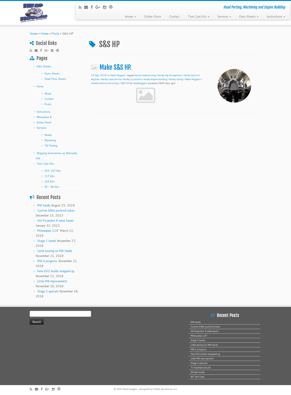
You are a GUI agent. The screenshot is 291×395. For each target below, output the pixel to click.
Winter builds (198, 372)
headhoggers (140, 83)
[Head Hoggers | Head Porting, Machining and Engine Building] (33, 13)
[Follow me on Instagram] (106, 7)
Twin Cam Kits (197, 16)
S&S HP (125, 83)
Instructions (274, 16)
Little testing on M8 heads (54, 251)
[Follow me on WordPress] (112, 7)
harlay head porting (145, 75)
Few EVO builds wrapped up (55, 271)
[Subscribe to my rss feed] (81, 7)
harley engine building (156, 79)
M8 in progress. (47, 261)
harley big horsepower (170, 75)
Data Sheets (248, 16)
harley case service (111, 79)
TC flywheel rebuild (201, 367)
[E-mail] (87, 7)
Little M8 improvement (52, 281)
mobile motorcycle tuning (105, 83)
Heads (48, 135)
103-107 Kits (52, 171)
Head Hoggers (118, 75)
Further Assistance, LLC (165, 389)
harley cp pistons (132, 79)
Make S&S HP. (115, 67)
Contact (174, 16)
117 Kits (49, 176)
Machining (50, 140)
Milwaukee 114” (48, 231)
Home (129, 16)
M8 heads (43, 205)
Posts (55, 33)
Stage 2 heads (46, 241)
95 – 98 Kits (51, 187)
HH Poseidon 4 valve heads (55, 220)
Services (223, 16)
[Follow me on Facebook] (93, 7)
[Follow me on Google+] (99, 7)
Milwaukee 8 (43, 117)
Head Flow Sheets (55, 79)
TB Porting (50, 145)
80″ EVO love (197, 376)
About (47, 93)
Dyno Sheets (52, 73)
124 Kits (49, 181)
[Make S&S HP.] (234, 85)
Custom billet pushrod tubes (56, 210)
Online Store (152, 16)
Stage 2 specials (48, 291)
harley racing (176, 79)
